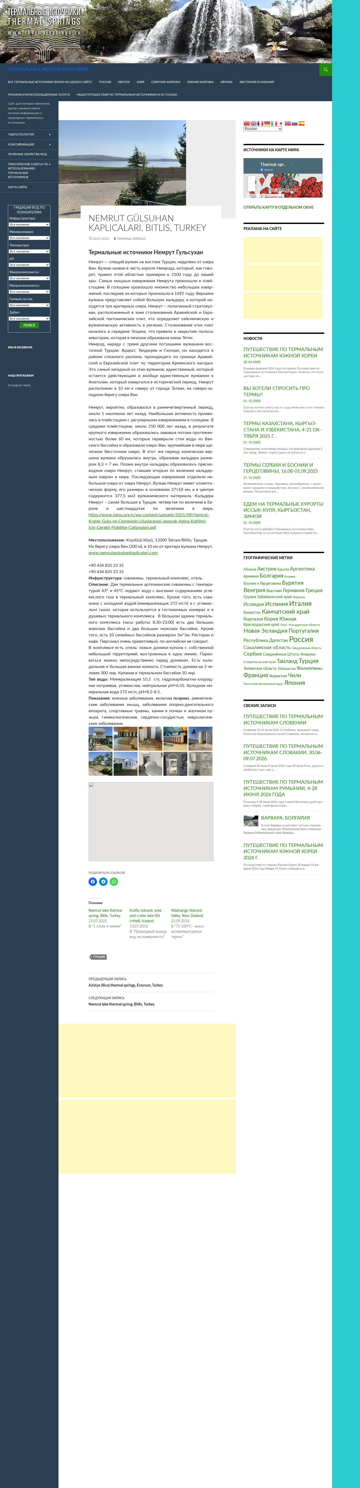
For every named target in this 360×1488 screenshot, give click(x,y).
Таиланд (287, 661)
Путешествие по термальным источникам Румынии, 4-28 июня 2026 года (283, 788)
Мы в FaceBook (20, 347)
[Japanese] (281, 123)
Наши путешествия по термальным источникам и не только (127, 94)
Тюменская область (260, 669)
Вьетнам (274, 591)
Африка (226, 82)
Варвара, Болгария (285, 818)
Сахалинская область (267, 647)
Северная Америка (165, 82)
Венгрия (254, 590)
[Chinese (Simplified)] (247, 123)
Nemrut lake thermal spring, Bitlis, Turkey (121, 1001)
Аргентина (302, 569)
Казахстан (252, 612)
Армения (251, 576)
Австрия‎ (266, 569)
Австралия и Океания (257, 82)
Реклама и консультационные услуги (39, 94)
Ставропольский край (260, 662)
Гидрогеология (21, 134)
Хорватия (278, 676)
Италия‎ (300, 604)
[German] (267, 123)
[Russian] (294, 123)
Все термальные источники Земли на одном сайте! (50, 82)
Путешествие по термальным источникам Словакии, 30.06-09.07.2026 (283, 752)
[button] (101, 739)
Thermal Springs (131, 238)
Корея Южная (280, 619)
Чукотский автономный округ (263, 683)
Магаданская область (304, 624)
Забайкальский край (274, 597)
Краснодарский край (261, 625)
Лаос (284, 624)
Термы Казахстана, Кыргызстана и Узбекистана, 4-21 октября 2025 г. (283, 429)
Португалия (304, 631)
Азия (140, 82)
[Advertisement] (147, 1060)
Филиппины (310, 668)
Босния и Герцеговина (262, 584)
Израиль (299, 597)
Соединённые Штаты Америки (289, 654)
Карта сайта (17, 187)
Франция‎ (256, 675)
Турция (99, 956)
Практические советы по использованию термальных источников (28, 171)
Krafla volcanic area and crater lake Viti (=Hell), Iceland (145, 916)
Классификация (21, 144)
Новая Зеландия (266, 631)
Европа (124, 82)
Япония (294, 683)
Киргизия (253, 619)
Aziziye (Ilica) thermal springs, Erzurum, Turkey (126, 982)
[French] (260, 123)
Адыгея (283, 569)
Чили (294, 675)
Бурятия (293, 583)
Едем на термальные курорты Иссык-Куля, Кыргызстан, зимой (283, 510)
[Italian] (274, 123)
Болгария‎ (271, 576)
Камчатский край (285, 612)
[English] (253, 123)
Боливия (289, 576)
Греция (314, 590)
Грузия (250, 597)
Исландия (254, 604)
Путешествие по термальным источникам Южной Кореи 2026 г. (283, 851)
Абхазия (250, 569)
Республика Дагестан (266, 640)
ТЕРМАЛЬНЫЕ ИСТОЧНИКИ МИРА (48, 69)
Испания (276, 604)
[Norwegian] (288, 123)
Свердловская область (306, 648)
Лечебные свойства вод (27, 154)
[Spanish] (301, 123)
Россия (105, 82)
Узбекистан (287, 669)
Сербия (253, 654)
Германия (293, 590)
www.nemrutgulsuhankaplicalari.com (123, 553)
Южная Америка (200, 82)
